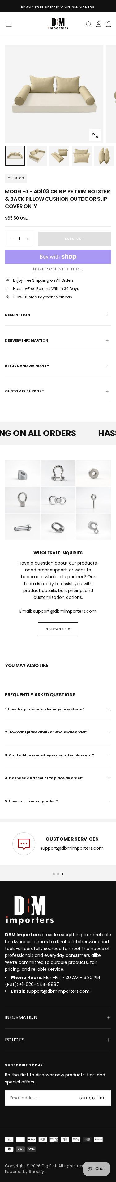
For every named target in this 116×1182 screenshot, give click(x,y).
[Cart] (108, 24)
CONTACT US (58, 629)
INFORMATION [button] (21, 1017)
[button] (8, 24)
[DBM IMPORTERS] (29, 910)
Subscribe (92, 1098)
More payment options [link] (58, 269)
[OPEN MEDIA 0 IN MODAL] (95, 135)
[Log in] (98, 24)
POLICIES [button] (14, 1039)
